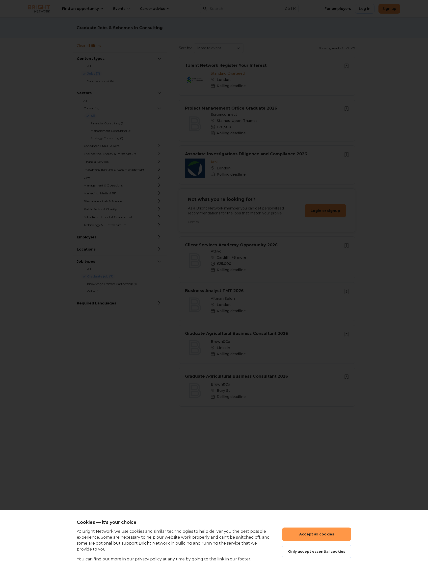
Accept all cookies (316, 534)
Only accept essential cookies (316, 551)
